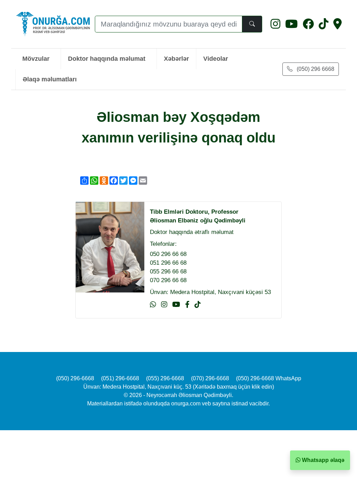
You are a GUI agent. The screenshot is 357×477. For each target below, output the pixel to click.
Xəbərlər (176, 58)
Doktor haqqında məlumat (106, 58)
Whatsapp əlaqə (322, 460)
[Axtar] (252, 24)
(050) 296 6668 (314, 69)
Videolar (215, 58)
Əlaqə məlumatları (50, 79)
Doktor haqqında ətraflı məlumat (192, 232)
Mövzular (36, 58)
